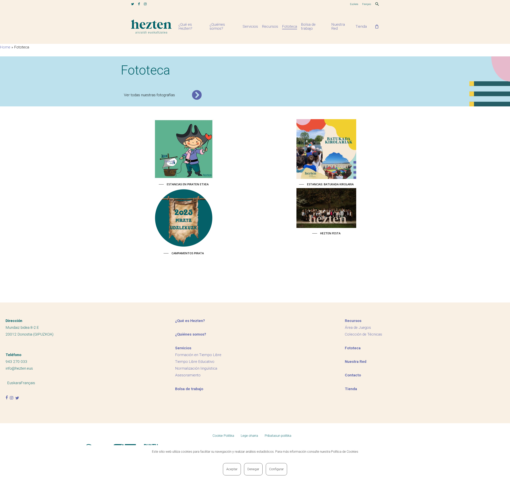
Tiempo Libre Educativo (194, 361)
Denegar (253, 469)
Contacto (353, 375)
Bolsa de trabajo (189, 389)
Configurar (276, 469)
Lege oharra (249, 436)
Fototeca (353, 348)
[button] (377, 4)
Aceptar (231, 469)
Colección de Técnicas (363, 334)
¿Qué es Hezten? (190, 320)
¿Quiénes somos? (190, 334)
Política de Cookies (344, 451)
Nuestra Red (355, 361)
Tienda (351, 389)
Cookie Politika (223, 436)
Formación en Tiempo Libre (198, 354)
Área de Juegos (358, 327)
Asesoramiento (188, 375)
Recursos (353, 320)
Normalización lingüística (196, 368)
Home (5, 47)
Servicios (183, 348)
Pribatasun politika (278, 436)
